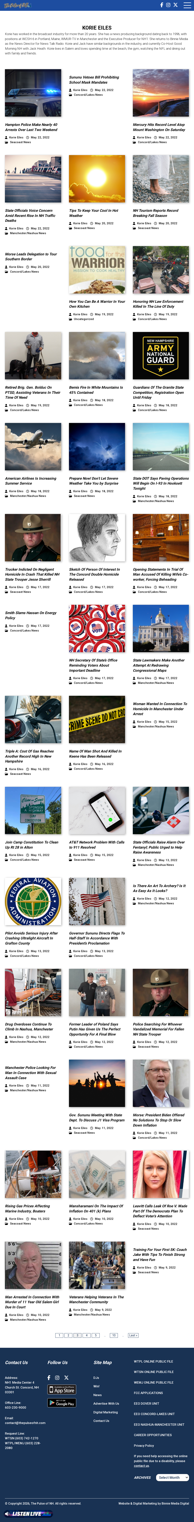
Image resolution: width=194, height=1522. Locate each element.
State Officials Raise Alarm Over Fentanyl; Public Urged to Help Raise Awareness (159, 847)
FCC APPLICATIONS (148, 1393)
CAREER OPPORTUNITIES (153, 1435)
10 (114, 1335)
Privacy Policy (144, 1445)
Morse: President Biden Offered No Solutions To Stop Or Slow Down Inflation (158, 1120)
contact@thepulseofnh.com (25, 1423)
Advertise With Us (106, 1403)
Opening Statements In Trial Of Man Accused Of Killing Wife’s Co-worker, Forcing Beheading (160, 574)
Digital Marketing (105, 1412)
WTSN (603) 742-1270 (21, 1438)
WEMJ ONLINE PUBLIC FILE (154, 1382)
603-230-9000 (15, 1407)
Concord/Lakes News (88, 94)
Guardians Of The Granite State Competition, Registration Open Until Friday (158, 392)
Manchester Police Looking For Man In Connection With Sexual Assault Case (30, 1072)
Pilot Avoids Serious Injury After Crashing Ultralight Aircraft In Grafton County (31, 938)
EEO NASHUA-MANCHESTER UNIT (159, 1424)
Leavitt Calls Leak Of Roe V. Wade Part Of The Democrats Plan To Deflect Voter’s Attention (160, 1211)
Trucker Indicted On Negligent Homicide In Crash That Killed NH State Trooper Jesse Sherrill (32, 574)
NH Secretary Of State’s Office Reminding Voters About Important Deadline (93, 665)
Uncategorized (84, 319)
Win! (96, 1386)
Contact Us (101, 1421)
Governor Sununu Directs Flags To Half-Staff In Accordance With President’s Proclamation (97, 938)
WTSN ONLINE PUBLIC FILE (154, 1372)
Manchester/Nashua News (28, 233)
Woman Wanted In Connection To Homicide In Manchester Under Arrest (160, 709)
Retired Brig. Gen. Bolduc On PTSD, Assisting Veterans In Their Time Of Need (32, 392)
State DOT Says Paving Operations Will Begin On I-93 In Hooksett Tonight (161, 483)
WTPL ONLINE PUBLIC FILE (153, 1361)
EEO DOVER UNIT (146, 1403)
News (97, 1395)
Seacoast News (20, 142)
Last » (133, 1335)
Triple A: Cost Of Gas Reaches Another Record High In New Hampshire (29, 756)
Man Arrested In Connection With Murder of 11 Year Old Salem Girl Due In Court (32, 1302)
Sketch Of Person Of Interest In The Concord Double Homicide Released (94, 574)
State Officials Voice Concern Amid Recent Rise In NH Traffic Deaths (30, 215)
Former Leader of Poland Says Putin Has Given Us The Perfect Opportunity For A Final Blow (94, 1029)
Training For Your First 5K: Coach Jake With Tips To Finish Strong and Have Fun (160, 1254)
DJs (96, 1378)
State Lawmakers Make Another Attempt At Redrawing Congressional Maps (158, 665)
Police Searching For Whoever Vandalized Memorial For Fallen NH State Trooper (158, 1029)
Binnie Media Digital (175, 1503)
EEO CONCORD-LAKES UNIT (154, 1414)
